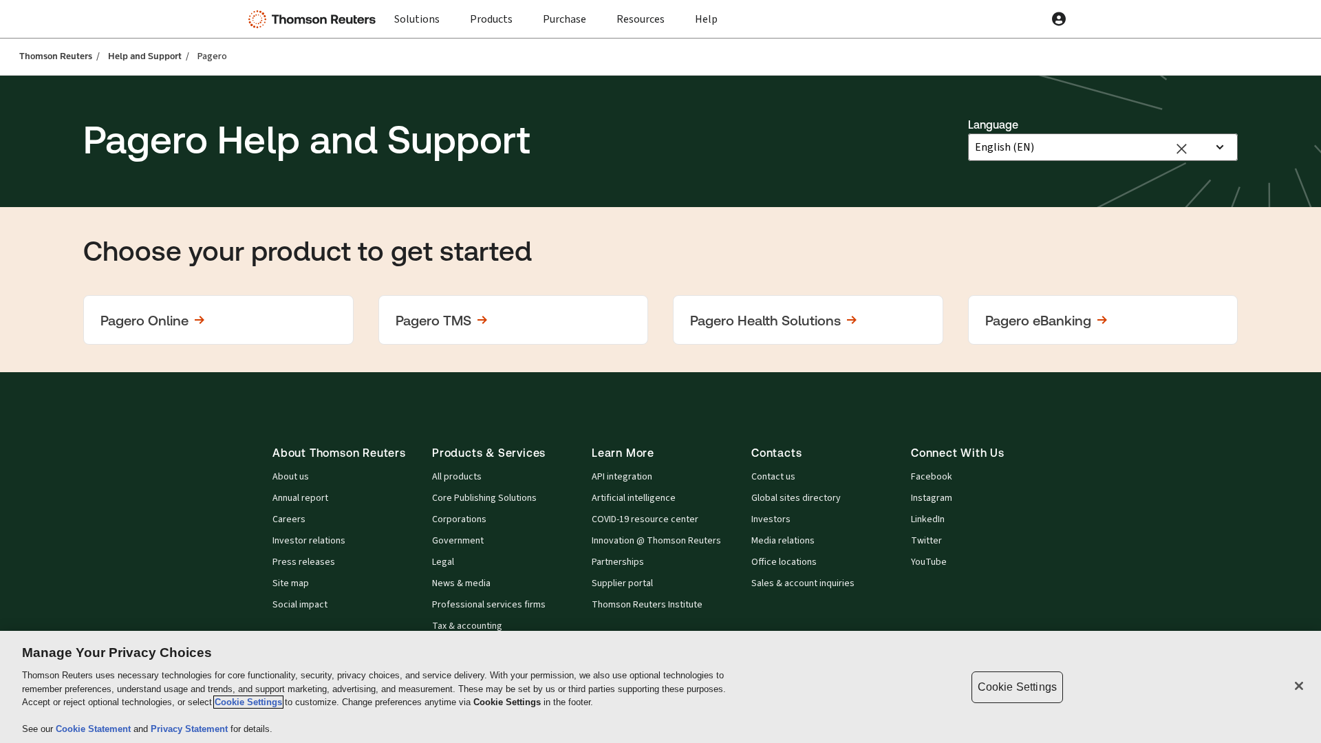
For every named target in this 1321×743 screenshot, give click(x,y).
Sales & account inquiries (803, 583)
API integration (622, 477)
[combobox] (1090, 147)
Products (491, 19)
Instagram (931, 498)
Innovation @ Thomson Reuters (656, 541)
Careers (288, 519)
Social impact (299, 605)
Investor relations (308, 541)
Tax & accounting (467, 626)
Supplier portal (622, 583)
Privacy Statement (190, 729)
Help (706, 19)
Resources (640, 19)
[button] (218, 320)
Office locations (784, 562)
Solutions (417, 19)
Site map (290, 583)
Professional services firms (489, 605)
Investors (771, 519)
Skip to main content (60, 10)
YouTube (929, 562)
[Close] (1299, 686)
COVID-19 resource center (645, 519)
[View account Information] (1059, 19)
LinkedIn (928, 519)
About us (290, 477)
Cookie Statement (94, 729)
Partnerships (618, 562)
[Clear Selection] (1181, 147)
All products (457, 477)
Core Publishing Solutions (484, 498)
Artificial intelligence (634, 498)
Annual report (300, 498)
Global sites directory (796, 498)
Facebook (931, 477)
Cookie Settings (248, 702)
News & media (461, 583)
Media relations (783, 541)
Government (458, 541)
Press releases (303, 562)
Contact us (773, 477)
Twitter (926, 541)
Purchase (564, 19)
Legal (443, 562)
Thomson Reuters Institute (647, 605)
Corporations (459, 519)
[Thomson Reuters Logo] (315, 19)
